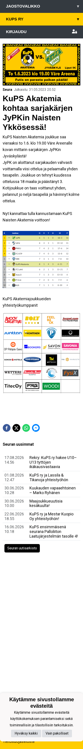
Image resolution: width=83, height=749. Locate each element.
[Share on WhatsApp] (26, 428)
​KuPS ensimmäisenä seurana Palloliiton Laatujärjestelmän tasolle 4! (53, 531)
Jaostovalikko (42, 6)
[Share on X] (16, 428)
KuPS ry (42, 19)
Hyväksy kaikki (26, 733)
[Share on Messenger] (36, 428)
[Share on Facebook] (7, 428)
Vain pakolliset (57, 733)
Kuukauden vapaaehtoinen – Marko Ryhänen (52, 490)
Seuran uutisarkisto (22, 548)
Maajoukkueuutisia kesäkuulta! (45, 503)
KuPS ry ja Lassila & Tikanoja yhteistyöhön (48, 477)
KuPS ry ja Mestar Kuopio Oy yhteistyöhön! (51, 516)
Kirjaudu (16, 32)
